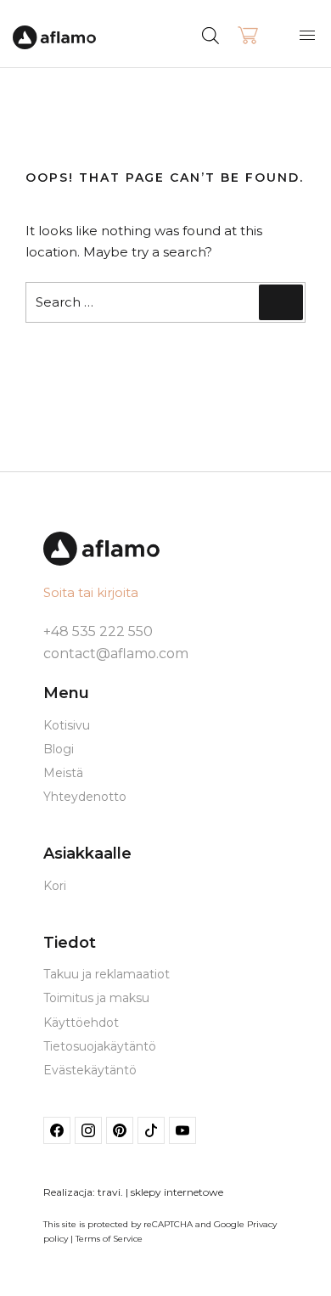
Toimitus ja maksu (96, 998)
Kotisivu (66, 725)
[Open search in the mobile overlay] (242, 34)
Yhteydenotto (84, 796)
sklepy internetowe (177, 1192)
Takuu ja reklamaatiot (106, 974)
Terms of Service (109, 1238)
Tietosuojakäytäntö (99, 1046)
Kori (54, 885)
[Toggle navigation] (307, 35)
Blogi (58, 749)
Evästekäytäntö (90, 1070)
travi (109, 1192)
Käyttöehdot (81, 1022)
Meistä (63, 772)
